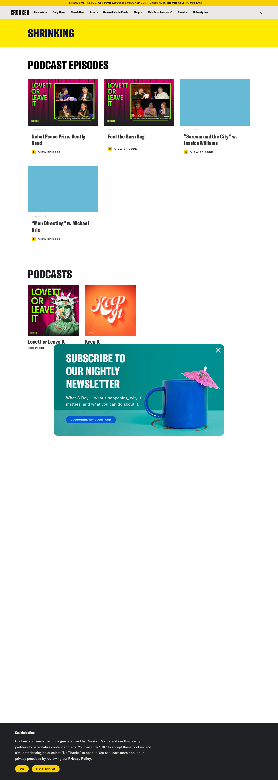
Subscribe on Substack (91, 420)
